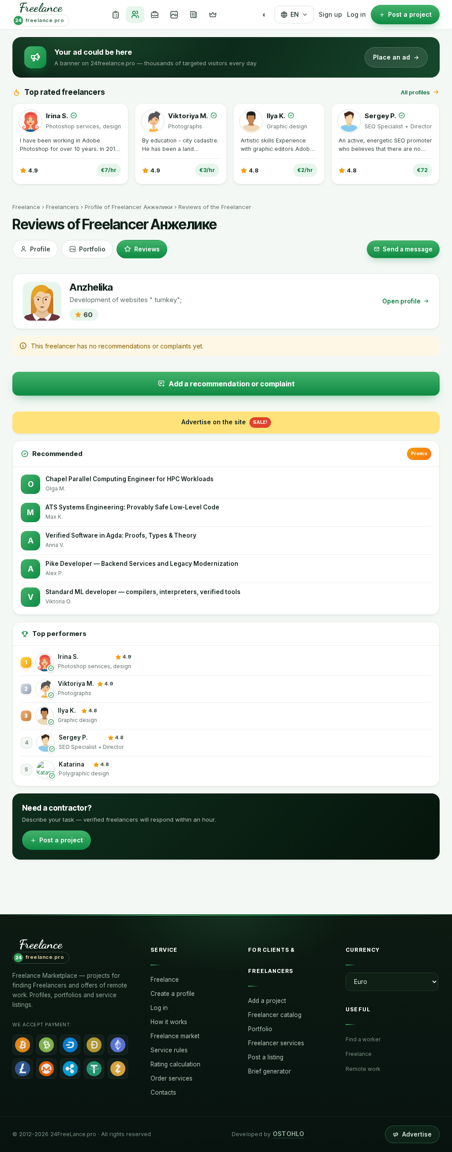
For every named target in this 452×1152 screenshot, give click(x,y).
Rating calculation (175, 1064)
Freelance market (175, 1036)
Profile (40, 249)
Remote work (363, 1069)
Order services (171, 1078)
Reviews (147, 249)
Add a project (267, 1000)
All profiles (415, 92)
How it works (169, 1021)
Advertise (417, 1134)
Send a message (408, 249)
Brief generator (269, 1071)
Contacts (163, 1092)
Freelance (26, 206)
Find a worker (363, 1039)
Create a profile (173, 993)
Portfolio (92, 249)
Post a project (61, 840)
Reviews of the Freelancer (214, 206)
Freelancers (62, 206)
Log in (356, 14)
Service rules (169, 1050)
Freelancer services (276, 1043)
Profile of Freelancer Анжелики (129, 206)
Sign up (330, 14)
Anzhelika (91, 287)
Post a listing (265, 1057)
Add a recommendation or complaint (232, 383)
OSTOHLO (289, 1133)
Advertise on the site (224, 422)
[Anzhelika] (42, 301)
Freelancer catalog (274, 1014)
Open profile (401, 301)
